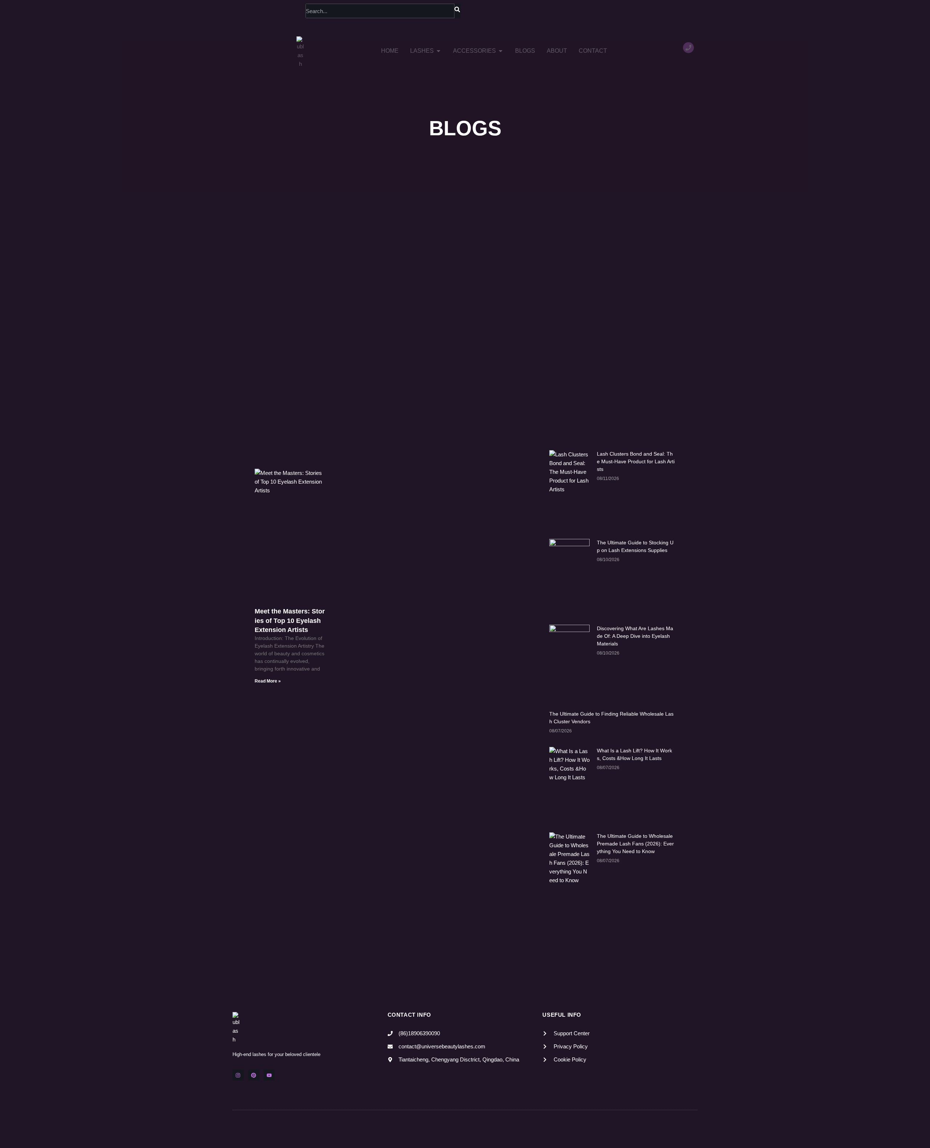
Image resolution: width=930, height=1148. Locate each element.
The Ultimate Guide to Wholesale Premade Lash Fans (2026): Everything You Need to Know (635, 843)
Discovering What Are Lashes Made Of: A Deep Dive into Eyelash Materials (635, 636)
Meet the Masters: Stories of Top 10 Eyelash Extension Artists (290, 620)
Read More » (268, 681)
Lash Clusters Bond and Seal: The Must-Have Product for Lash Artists (636, 461)
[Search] (457, 11)
